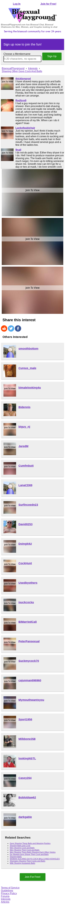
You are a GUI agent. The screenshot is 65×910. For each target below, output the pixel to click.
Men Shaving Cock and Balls (22, 848)
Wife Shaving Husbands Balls (22, 863)
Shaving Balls (16, 857)
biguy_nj (24, 426)
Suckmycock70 (28, 660)
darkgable (25, 817)
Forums (5, 896)
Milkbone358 (26, 738)
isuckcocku (26, 602)
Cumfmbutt (26, 465)
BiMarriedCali (27, 621)
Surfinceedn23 (28, 504)
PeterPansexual (29, 641)
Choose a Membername (16, 54)
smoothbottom (28, 348)
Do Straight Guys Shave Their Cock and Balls (29, 854)
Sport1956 (25, 719)
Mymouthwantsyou (31, 699)
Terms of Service (10, 887)
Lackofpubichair (25, 128)
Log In (17, 4)
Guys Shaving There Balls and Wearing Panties (30, 843)
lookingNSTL (27, 758)
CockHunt (25, 563)
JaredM (23, 446)
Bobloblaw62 (27, 797)
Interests (5, 899)
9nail (18, 149)
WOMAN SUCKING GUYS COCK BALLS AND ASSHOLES (35, 859)
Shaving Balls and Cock (20, 846)
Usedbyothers (27, 582)
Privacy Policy (9, 893)
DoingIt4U (25, 543)
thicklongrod (23, 78)
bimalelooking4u (29, 387)
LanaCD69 (25, 485)
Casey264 (25, 778)
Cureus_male (27, 368)
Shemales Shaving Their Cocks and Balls (27, 861)
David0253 (25, 524)
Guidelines (7, 890)
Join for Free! (48, 4)
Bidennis (24, 407)
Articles (5, 902)
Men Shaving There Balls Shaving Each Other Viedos (33, 852)
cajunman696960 (29, 680)
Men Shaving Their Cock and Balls (24, 850)
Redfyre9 (20, 100)
